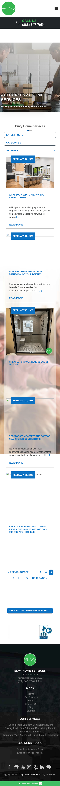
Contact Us (31, 704)
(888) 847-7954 (33, 22)
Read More (16, 225)
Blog (6, 106)
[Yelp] (36, 768)
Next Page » (39, 579)
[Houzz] (42, 768)
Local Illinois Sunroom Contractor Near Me (31, 725)
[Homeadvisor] (49, 768)
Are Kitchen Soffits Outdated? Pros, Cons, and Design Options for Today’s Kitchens (28, 529)
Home (31, 694)
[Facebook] (10, 768)
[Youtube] (23, 768)
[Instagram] (30, 768)
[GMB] (17, 768)
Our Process (31, 697)
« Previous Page (18, 573)
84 (28, 578)
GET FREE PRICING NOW (28, 784)
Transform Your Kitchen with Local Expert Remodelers (31, 735)
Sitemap (31, 710)
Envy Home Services (28, 774)
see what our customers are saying (30, 610)
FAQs (31, 700)
